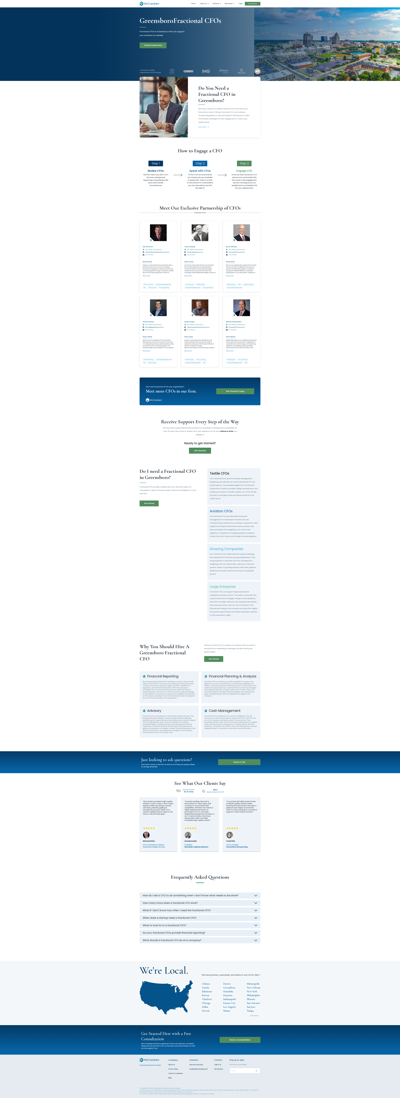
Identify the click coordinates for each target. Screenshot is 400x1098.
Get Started (149, 503)
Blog (169, 1078)
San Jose (251, 1006)
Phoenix (251, 999)
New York (252, 991)
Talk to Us (217, 1065)
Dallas (205, 1006)
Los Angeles (229, 1006)
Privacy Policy (173, 1069)
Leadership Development (198, 1069)
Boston (205, 995)
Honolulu (228, 991)
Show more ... (147, 276)
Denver (227, 983)
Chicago (206, 1003)
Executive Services (196, 1065)
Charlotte (207, 999)
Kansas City (229, 1003)
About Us (171, 1065)
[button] (204, 3)
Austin (205, 987)
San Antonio (253, 1003)
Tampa (250, 1010)
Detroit (206, 1010)
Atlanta (206, 983)
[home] (165, 4)
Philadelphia (253, 995)
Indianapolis (229, 999)
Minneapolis (253, 983)
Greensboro (229, 987)
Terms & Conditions (175, 1073)
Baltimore (207, 991)
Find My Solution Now (153, 45)
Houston (227, 995)
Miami (226, 1010)
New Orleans (253, 987)
